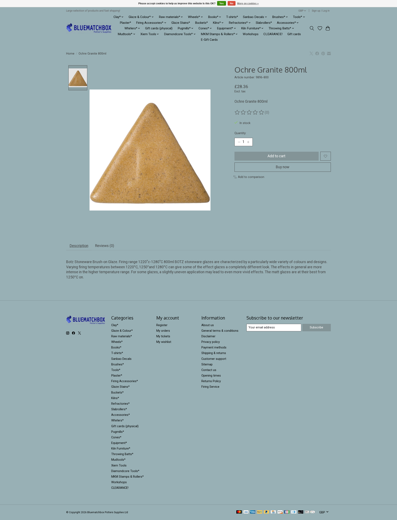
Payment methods (213, 347)
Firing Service (210, 387)
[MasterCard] (239, 512)
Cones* (116, 437)
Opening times (211, 375)
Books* (116, 347)
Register (161, 325)
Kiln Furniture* (120, 448)
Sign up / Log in (321, 10)
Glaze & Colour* (122, 331)
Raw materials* (121, 336)
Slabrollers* (264, 23)
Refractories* (120, 404)
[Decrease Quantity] (239, 142)
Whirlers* (117, 420)
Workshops (250, 34)
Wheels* (117, 342)
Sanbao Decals (121, 359)
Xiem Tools (119, 465)
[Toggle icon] (312, 28)
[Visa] (246, 512)
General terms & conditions (219, 331)
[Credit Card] (273, 512)
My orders (163, 331)
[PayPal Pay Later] (266, 512)
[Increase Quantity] (248, 142)
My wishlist (163, 342)
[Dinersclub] (294, 512)
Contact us (208, 370)
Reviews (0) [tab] (104, 246)
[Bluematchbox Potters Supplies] (89, 28)
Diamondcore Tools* (125, 471)
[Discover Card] (280, 512)
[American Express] (253, 512)
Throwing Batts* (122, 454)
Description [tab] (79, 246)
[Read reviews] (249, 112)
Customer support (213, 359)
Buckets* (201, 23)
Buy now (282, 167)
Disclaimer (208, 336)
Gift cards (294, 34)
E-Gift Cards (209, 40)
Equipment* (119, 443)
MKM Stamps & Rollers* (127, 476)
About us (207, 325)
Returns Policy (211, 381)
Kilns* (115, 398)
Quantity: (240, 133)
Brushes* (117, 364)
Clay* (114, 325)
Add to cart (276, 156)
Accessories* (120, 415)
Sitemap (207, 364)
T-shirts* (232, 17)
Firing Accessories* (124, 381)
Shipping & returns (213, 353)
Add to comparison (251, 177)
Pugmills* (117, 432)
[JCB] (287, 512)
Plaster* (125, 23)
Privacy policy (210, 342)
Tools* (115, 370)
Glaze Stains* (180, 23)
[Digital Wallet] (310, 512)
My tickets (163, 336)
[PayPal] (259, 512)
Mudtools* (118, 460)
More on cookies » (248, 3)
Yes (221, 3)
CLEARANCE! (272, 34)
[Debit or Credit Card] (301, 512)
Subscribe (316, 327)
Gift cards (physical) (158, 28)
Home (70, 53)
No (231, 3)
